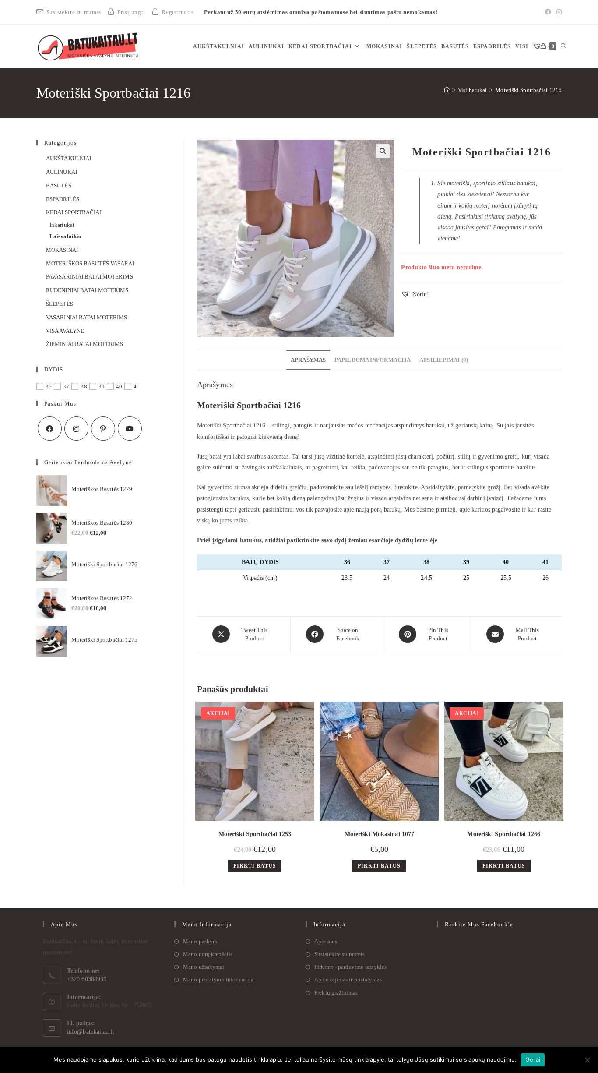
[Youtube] (130, 428)
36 (49, 386)
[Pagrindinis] (447, 90)
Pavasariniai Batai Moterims (89, 276)
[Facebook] (548, 12)
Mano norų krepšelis (207, 954)
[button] (383, 151)
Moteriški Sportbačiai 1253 (255, 834)
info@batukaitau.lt (90, 1031)
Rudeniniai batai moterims (87, 290)
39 (101, 386)
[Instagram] (558, 12)
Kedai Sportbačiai (74, 212)
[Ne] (587, 1059)
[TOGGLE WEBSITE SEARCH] (563, 46)
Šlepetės (59, 303)
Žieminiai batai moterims (84, 344)
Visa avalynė (65, 331)
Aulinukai (61, 172)
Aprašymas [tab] (308, 360)
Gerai (532, 1059)
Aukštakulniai (68, 158)
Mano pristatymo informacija (218, 979)
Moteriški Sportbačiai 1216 (528, 90)
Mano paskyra (200, 941)
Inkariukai (61, 225)
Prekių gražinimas (336, 992)
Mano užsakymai (203, 967)
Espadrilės (62, 199)
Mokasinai (62, 250)
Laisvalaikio (65, 236)
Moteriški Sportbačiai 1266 (503, 834)
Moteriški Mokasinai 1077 (379, 834)
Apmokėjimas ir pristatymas (348, 979)
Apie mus (325, 941)
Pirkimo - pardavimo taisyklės (350, 967)
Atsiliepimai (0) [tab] (443, 360)
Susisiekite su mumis (339, 954)
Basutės (58, 185)
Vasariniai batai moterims (86, 317)
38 (84, 386)
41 (137, 386)
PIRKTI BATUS (254, 866)
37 (66, 386)
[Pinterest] (103, 428)
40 (119, 386)
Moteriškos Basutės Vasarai (90, 263)
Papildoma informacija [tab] (372, 360)
